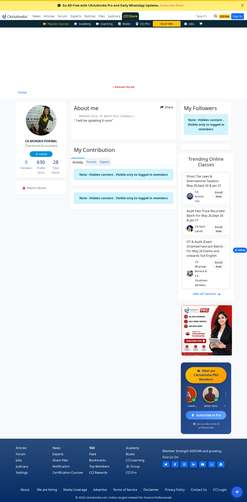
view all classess (205, 294)
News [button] (37, 16)
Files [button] (102, 16)
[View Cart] (202, 24)
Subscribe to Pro (208, 415)
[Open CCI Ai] (237, 492)
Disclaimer (151, 490)
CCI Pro (145, 24)
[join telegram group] (220, 464)
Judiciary (22, 466)
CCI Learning (135, 460)
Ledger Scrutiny (166, 24)
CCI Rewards (98, 472)
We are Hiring (47, 490)
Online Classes (206, 162)
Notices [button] (90, 16)
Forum (20, 454)
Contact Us (199, 490)
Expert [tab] (104, 162)
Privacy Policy (175, 490)
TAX (92, 448)
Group (135, 466)
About (24, 490)
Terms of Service (125, 490)
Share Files (60, 460)
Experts (57, 454)
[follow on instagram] (184, 464)
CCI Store (130, 16)
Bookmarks (97, 460)
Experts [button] (75, 16)
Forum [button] (62, 16)
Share (168, 107)
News (56, 448)
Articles (21, 448)
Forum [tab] (91, 162)
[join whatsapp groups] (211, 464)
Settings (22, 472)
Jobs (191, 24)
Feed (92, 454)
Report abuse (36, 188)
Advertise (100, 490)
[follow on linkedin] (193, 464)
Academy (85, 24)
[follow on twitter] (165, 464)
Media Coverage (75, 490)
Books (126, 24)
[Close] (242, 5)
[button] (214, 16)
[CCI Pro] (206, 330)
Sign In (237, 16)
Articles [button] (49, 16)
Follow (42, 154)
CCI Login (220, 490)
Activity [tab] (78, 162)
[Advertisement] (123, 56)
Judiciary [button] (114, 16)
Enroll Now (218, 194)
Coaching (107, 24)
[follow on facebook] (175, 464)
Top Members (99, 466)
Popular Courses (58, 24)
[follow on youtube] (202, 464)
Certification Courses (67, 472)
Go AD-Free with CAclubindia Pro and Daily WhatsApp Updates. (123, 5)
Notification (61, 466)
